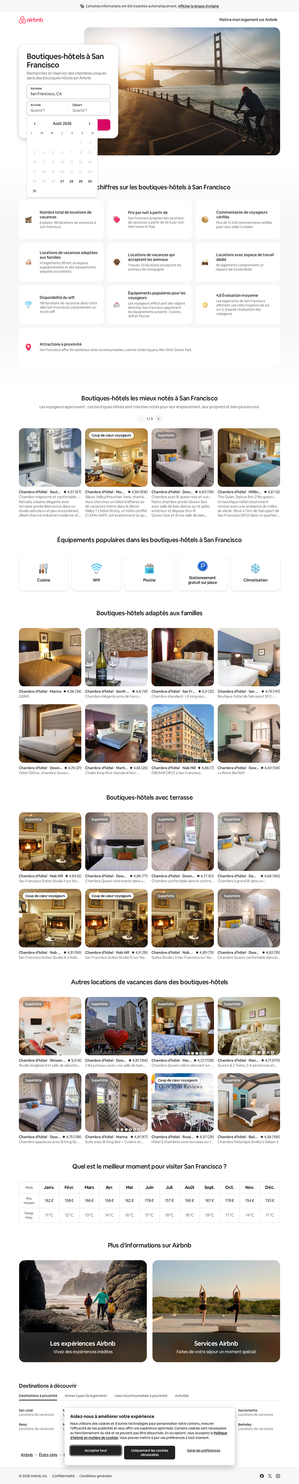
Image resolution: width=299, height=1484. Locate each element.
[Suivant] (158, 419)
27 (62, 181)
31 (34, 191)
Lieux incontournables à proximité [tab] (141, 1396)
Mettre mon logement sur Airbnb (248, 19)
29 (80, 181)
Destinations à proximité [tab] (38, 1396)
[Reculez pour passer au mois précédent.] (35, 123)
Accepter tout (96, 1450)
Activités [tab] (182, 1396)
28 (71, 181)
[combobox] (68, 94)
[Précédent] (141, 419)
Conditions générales (95, 1476)
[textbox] (47, 110)
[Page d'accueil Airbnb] (31, 19)
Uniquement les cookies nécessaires (149, 1452)
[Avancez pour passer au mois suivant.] (89, 123)
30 (90, 181)
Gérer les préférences (203, 1450)
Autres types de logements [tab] (86, 1396)
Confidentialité (63, 1476)
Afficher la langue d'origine (198, 6)
